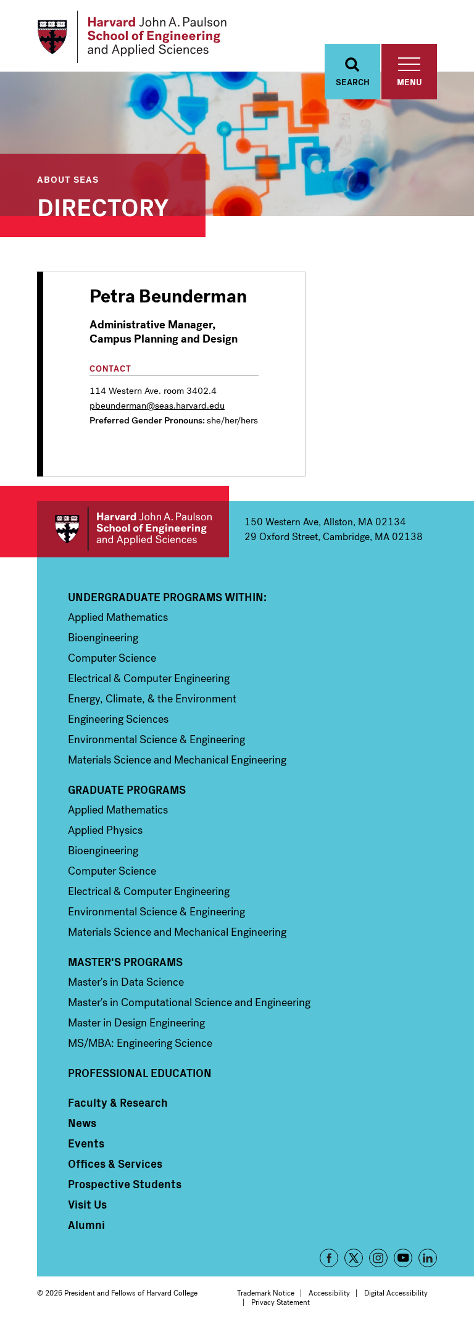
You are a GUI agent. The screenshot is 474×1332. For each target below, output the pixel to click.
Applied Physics (105, 830)
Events (86, 1143)
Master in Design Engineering (136, 1022)
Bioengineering (103, 637)
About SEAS (68, 178)
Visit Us (87, 1204)
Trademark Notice (265, 1293)
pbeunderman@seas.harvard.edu (157, 405)
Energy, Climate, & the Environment (152, 698)
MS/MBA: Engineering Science (140, 1043)
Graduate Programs (127, 789)
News (82, 1122)
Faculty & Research (118, 1102)
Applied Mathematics (118, 617)
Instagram (378, 1258)
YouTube (403, 1258)
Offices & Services (115, 1163)
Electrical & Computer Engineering (149, 678)
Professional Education (140, 1072)
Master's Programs (125, 961)
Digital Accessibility (396, 1293)
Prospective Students (124, 1183)
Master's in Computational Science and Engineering (189, 1002)
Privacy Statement (280, 1302)
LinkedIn (427, 1258)
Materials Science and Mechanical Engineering (177, 759)
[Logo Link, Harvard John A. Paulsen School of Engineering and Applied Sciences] (132, 37)
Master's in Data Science (126, 982)
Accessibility (329, 1293)
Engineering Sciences (118, 719)
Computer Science (112, 658)
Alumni (86, 1224)
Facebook (329, 1258)
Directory (102, 205)
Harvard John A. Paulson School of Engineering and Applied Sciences (133, 529)
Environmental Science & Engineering (156, 739)
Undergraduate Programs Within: (167, 596)
